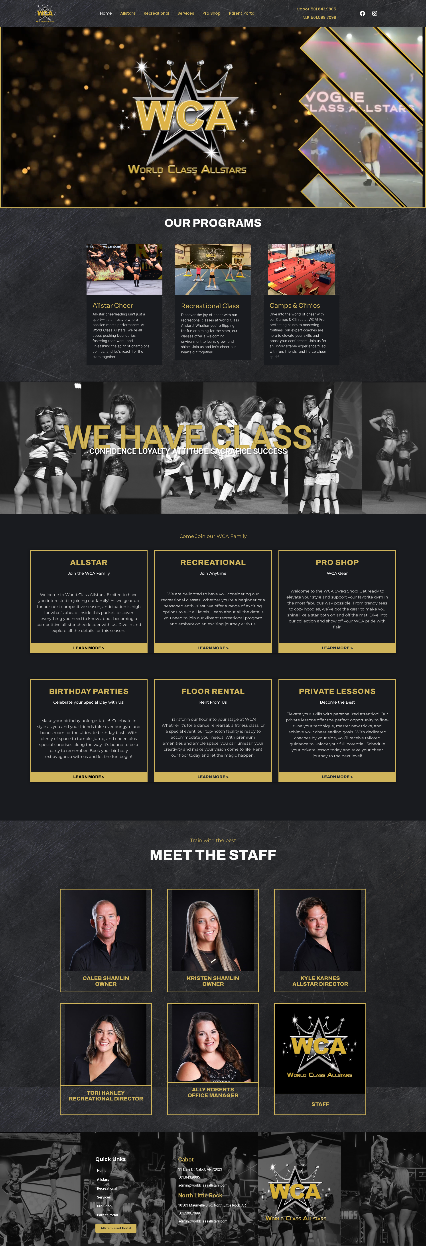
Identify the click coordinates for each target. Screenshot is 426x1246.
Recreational (156, 13)
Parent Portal (242, 13)
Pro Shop (212, 13)
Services (186, 13)
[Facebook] (362, 13)
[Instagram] (374, 13)
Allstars (127, 13)
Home (106, 13)
